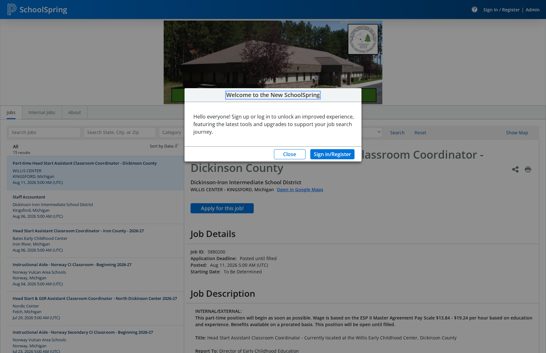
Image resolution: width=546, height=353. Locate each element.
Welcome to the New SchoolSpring (273, 95)
